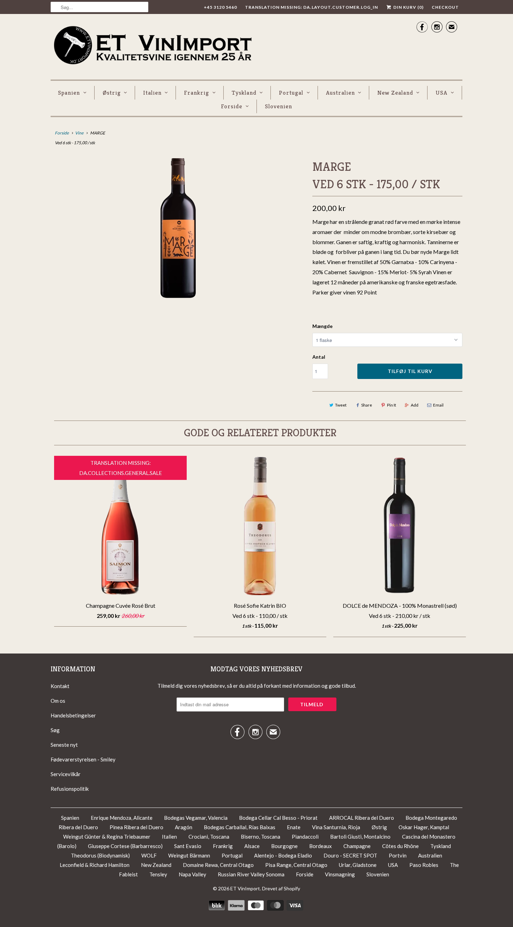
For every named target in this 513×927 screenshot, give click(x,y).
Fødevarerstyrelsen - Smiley (83, 759)
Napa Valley (192, 874)
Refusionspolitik (70, 789)
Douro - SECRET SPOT (351, 855)
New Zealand (395, 92)
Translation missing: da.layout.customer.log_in (311, 7)
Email (438, 405)
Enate (293, 827)
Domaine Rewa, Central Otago (218, 865)
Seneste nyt (64, 745)
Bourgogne (284, 846)
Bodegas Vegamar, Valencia (196, 818)
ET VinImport (245, 888)
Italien (152, 92)
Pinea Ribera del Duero (136, 827)
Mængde (322, 326)
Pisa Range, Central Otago (296, 865)
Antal (318, 357)
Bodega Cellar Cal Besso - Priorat (279, 818)
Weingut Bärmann (189, 855)
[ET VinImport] (153, 46)
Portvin (398, 855)
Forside (231, 106)
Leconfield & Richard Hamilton (94, 865)
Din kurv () (408, 7)
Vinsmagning (340, 874)
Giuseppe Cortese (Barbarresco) (125, 846)
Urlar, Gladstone (358, 865)
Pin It (391, 405)
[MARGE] (178, 228)
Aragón (183, 827)
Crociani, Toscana (208, 836)
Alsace (252, 846)
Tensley (158, 874)
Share (366, 405)
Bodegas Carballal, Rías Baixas (239, 827)
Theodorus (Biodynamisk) (100, 855)
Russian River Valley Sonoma (251, 874)
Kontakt (60, 686)
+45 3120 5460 (220, 7)
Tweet (341, 405)
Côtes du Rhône (401, 846)
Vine (79, 133)
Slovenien (278, 106)
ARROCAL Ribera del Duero (361, 818)
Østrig (112, 92)
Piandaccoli (306, 836)
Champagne (357, 846)
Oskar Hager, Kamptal (424, 827)
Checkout (445, 7)
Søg (55, 730)
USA (441, 92)
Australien (340, 92)
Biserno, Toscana (260, 836)
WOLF (149, 855)
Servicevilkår (66, 774)
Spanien (69, 92)
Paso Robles (423, 865)
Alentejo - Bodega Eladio (283, 855)
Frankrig (196, 92)
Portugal (291, 92)
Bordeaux (320, 846)
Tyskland (244, 92)
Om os (58, 701)
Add (414, 405)
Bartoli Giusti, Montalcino (360, 836)
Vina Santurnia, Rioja (336, 827)
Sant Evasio (187, 846)
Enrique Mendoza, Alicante (122, 818)
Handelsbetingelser (73, 715)
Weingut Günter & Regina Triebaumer (106, 836)
